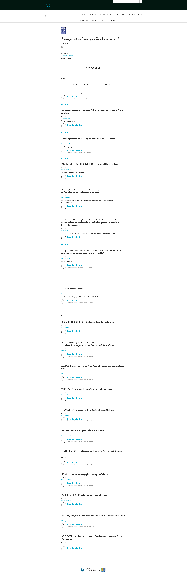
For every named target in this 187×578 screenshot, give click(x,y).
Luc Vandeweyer (65, 258)
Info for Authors (103, 14)
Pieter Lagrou (64, 230)
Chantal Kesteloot (66, 435)
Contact (116, 14)
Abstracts (64, 53)
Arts (65, 121)
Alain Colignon (65, 327)
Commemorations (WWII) (108, 233)
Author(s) (64, 88)
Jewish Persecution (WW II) (71, 172)
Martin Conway (65, 90)
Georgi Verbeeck (65, 143)
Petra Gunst (64, 544)
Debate (104, 21)
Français (48, 4)
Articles (95, 21)
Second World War (69, 200)
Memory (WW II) (68, 233)
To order (91, 14)
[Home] (48, 16)
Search (140, 1)
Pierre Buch (64, 294)
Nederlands (49, 1)
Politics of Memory (96, 233)
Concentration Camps (69, 297)
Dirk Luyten (64, 521)
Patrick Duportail (65, 197)
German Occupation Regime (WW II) (92, 200)
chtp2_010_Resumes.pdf (69, 55)
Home (74, 21)
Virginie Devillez (65, 118)
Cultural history (71, 121)
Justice (84, 93)
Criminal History (77, 93)
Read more (64, 104)
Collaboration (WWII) (67, 202)
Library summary (66, 58)
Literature (82, 172)
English (48, 6)
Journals (84, 21)
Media (97, 297)
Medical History (68, 261)
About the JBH (79, 14)
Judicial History (68, 93)
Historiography (68, 147)
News (112, 21)
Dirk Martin (64, 350)
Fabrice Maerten (65, 394)
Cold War (76, 233)
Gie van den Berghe (66, 169)
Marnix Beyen (65, 459)
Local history (78, 200)
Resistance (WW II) (108, 200)
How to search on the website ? (132, 14)
